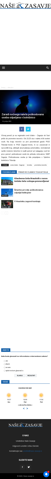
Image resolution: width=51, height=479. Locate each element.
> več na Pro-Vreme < (8, 405)
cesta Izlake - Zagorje (17, 165)
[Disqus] (25, 251)
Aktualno (11, 88)
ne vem (8, 367)
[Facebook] (22, 467)
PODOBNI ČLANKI (9, 172)
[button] (47, 68)
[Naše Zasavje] (25, 5)
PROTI (8, 364)
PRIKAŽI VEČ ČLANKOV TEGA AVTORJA (33, 172)
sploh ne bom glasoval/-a (14, 371)
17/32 (24, 401)
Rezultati (31, 375)
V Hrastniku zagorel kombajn (27, 201)
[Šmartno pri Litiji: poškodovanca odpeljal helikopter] (7, 193)
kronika (29, 165)
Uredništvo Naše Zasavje (25, 441)
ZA (7, 361)
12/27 (41, 401)
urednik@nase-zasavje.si (32, 451)
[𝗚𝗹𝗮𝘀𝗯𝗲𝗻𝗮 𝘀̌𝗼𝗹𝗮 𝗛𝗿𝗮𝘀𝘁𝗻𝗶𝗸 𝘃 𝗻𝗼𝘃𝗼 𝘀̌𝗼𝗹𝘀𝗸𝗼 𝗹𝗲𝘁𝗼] (7, 181)
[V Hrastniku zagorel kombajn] (7, 204)
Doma (3, 88)
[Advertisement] (25, 37)
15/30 (8, 401)
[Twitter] (28, 467)
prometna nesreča (41, 165)
